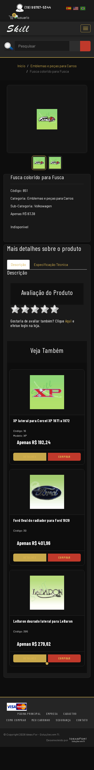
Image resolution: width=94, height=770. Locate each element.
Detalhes (29, 456)
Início (21, 66)
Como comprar (16, 720)
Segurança (63, 720)
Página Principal (29, 714)
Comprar (64, 456)
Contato (82, 720)
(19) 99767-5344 (38, 7)
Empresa (52, 714)
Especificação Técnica (51, 264)
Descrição (18, 264)
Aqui (68, 320)
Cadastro (70, 714)
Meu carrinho (40, 720)
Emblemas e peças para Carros (53, 66)
